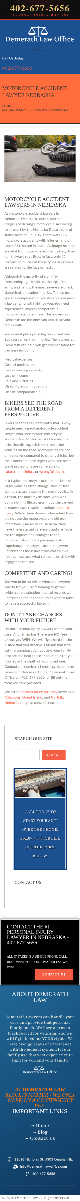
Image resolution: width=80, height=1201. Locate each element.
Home (6, 105)
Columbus (12, 697)
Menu (42, 50)
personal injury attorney (38, 692)
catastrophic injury (19, 472)
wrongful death (51, 472)
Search (53, 755)
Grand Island (31, 697)
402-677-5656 (17, 68)
